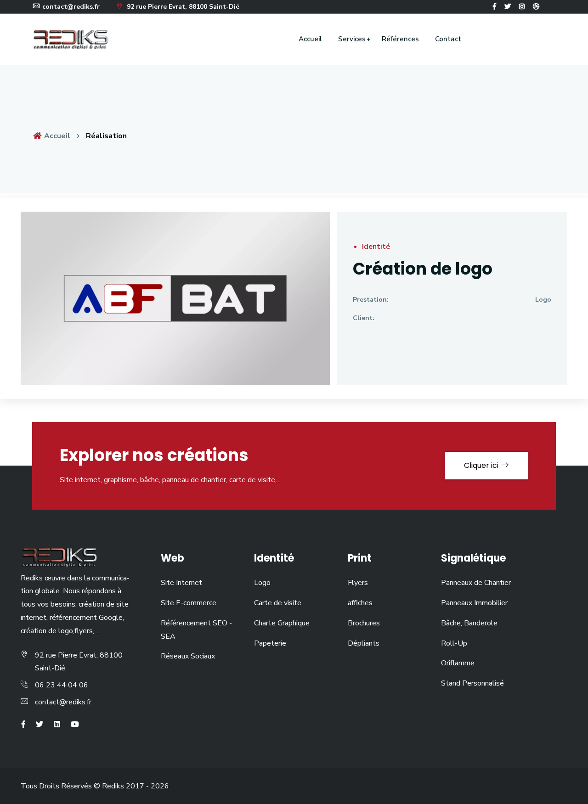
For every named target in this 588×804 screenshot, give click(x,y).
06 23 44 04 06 (61, 685)
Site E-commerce (188, 603)
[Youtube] (75, 725)
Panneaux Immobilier (474, 603)
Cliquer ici (482, 465)
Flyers (358, 583)
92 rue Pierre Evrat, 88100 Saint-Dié (182, 6)
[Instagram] (522, 6)
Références (400, 39)
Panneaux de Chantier (476, 583)
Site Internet (181, 583)
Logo (543, 299)
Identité (376, 247)
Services (352, 39)
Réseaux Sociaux (188, 656)
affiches (360, 603)
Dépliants (363, 643)
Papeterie (270, 643)
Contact (448, 39)
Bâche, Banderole (469, 623)
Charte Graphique (282, 623)
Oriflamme (458, 663)
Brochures (364, 623)
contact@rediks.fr (63, 702)
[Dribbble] (536, 6)
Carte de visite (277, 603)
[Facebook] (494, 6)
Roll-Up (454, 643)
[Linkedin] (57, 725)
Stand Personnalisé (472, 683)
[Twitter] (507, 6)
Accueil (310, 39)
